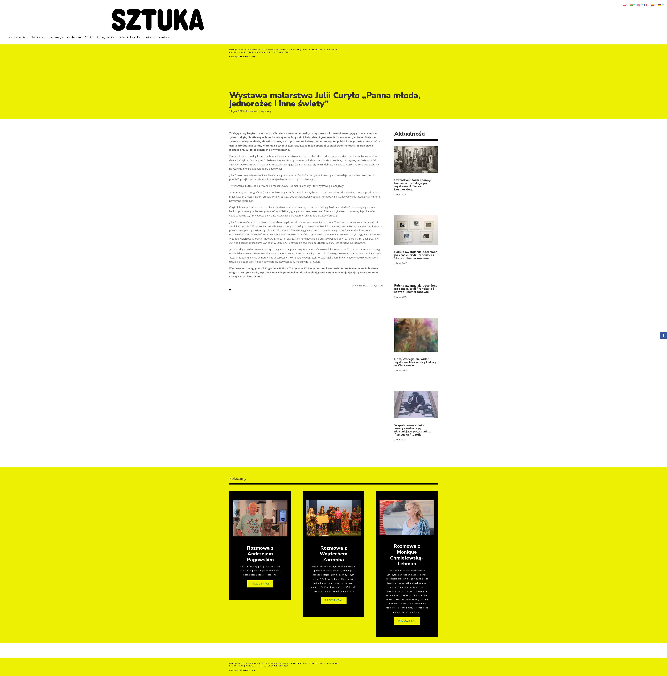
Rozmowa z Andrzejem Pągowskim (260, 554)
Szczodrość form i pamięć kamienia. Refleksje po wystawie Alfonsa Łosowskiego (412, 184)
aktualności (18, 37)
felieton (39, 37)
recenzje (56, 37)
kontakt (165, 37)
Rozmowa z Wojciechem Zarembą (333, 554)
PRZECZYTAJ (260, 584)
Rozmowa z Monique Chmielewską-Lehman (406, 555)
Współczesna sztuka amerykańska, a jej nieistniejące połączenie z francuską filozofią (412, 430)
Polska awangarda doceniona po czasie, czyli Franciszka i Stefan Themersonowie (415, 255)
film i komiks (129, 37)
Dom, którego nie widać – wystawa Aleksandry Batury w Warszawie (415, 362)
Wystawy (266, 111)
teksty (150, 37)
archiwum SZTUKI (80, 37)
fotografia (105, 37)
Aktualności (252, 111)
